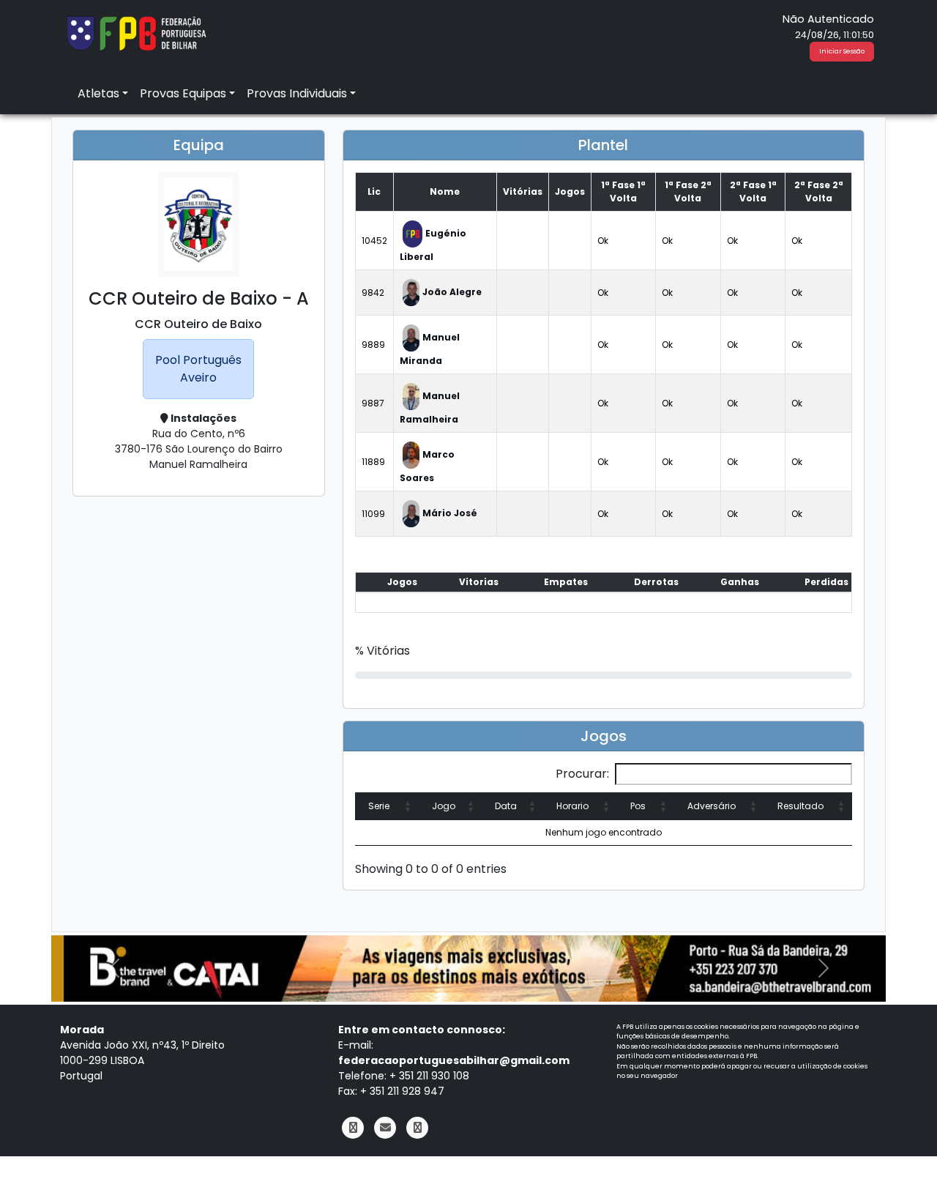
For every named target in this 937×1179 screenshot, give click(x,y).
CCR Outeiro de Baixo (198, 324)
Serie (378, 806)
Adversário (711, 806)
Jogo (443, 806)
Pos (638, 806)
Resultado (800, 806)
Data (506, 806)
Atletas (98, 93)
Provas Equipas (183, 93)
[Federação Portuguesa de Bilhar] (136, 31)
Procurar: (582, 773)
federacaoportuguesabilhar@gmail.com (454, 1060)
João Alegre (452, 292)
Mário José (449, 513)
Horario (572, 806)
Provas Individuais (297, 93)
